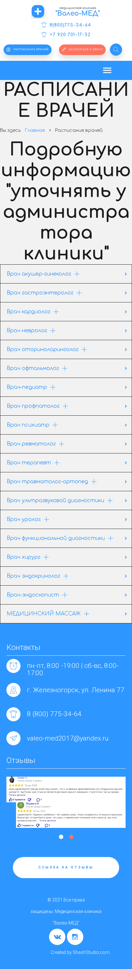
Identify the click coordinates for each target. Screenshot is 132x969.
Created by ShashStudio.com (80, 952)
